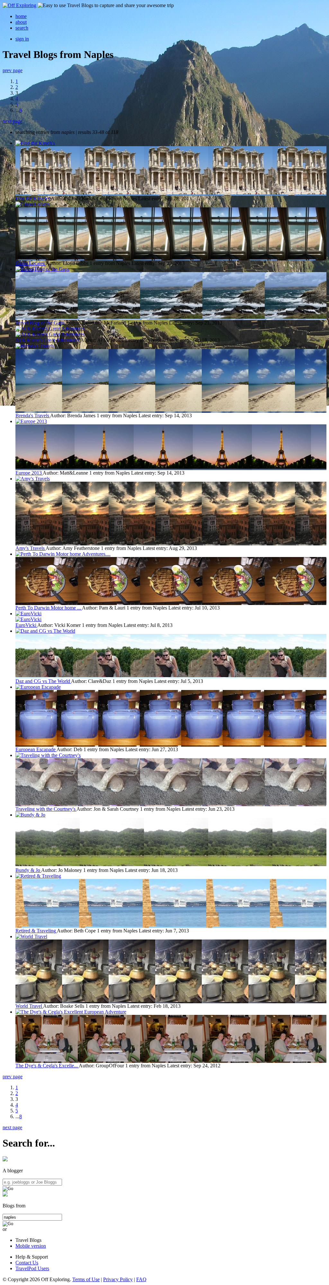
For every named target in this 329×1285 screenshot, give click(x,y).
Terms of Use (86, 1279)
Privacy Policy (118, 1279)
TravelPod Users (32, 1268)
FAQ (141, 1279)
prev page (12, 70)
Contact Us (26, 1262)
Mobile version (30, 1246)
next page (12, 121)
